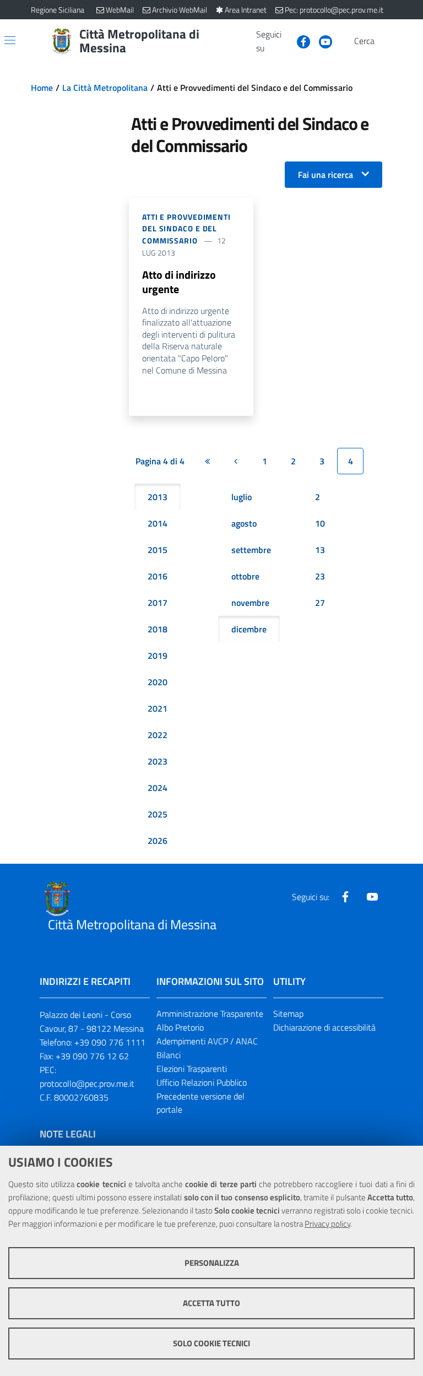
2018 (157, 629)
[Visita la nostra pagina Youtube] (321, 40)
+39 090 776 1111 (109, 1042)
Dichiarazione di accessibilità (324, 1027)
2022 (157, 734)
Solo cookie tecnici (211, 1343)
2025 (157, 814)
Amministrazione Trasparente (209, 1013)
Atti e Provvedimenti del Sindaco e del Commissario (186, 229)
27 (320, 602)
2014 (157, 523)
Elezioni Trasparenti (191, 1068)
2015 (157, 549)
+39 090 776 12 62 (92, 1056)
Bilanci (168, 1054)
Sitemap (288, 1013)
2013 (157, 496)
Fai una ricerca (325, 174)
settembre (251, 549)
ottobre (245, 576)
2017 (157, 602)
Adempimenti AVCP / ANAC (207, 1041)
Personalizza (212, 1262)
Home (42, 87)
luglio (241, 496)
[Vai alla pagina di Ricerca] (385, 41)
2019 (157, 655)
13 (320, 549)
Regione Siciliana (57, 9)
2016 (157, 576)
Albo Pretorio (180, 1027)
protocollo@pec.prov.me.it (87, 1083)
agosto (244, 523)
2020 (157, 682)
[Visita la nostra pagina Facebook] (299, 40)
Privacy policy (327, 1223)
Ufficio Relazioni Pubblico (201, 1082)
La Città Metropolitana (105, 87)
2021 (157, 708)
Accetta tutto (211, 1303)
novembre (250, 602)
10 (320, 523)
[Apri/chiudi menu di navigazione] (10, 40)
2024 (157, 787)
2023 (157, 761)
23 (320, 576)
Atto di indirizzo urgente (179, 281)
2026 (157, 840)
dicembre (249, 629)
